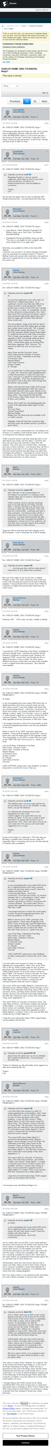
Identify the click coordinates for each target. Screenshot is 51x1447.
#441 (46, 556)
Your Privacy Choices (25, 1436)
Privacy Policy (9, 1408)
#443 (46, 643)
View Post (30, 174)
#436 (46, 123)
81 (35, 101)
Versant (24, 1403)
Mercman (17, 209)
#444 (46, 689)
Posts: (33, 117)
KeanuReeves (19, 598)
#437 (46, 165)
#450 (46, 1301)
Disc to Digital (8, 29)
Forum (24, 26)
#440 (46, 481)
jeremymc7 (18, 778)
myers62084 (18, 110)
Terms (10, 1406)
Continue (25, 1443)
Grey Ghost (18, 542)
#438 (46, 222)
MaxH (15, 1195)
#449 (46, 1209)
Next (44, 101)
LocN (15, 1030)
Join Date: (17, 117)
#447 (46, 1044)
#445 (46, 791)
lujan (15, 467)
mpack (16, 270)
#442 (46, 611)
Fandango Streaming (35, 26)
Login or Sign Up (41, 10)
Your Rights (12, 1414)
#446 (46, 867)
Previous (15, 101)
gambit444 (18, 152)
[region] (25, 1421)
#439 (46, 284)
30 (26, 101)
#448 (46, 1097)
